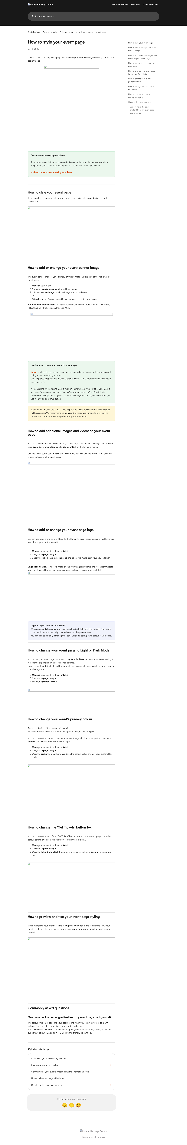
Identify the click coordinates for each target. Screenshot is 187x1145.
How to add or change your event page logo (142, 64)
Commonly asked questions (139, 102)
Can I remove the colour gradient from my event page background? (142, 109)
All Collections (34, 32)
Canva (34, 372)
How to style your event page (140, 43)
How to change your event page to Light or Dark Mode (141, 72)
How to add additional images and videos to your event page (142, 56)
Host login (135, 4)
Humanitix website (120, 4)
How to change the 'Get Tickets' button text (141, 87)
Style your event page (69, 32)
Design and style (50, 32)
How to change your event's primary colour (140, 80)
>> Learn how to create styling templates (51, 172)
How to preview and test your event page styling (140, 95)
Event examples (150, 4)
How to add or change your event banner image (142, 49)
